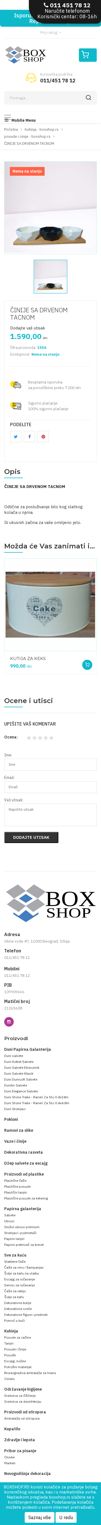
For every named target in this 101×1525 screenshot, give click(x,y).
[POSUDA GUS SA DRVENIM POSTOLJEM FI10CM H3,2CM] (39, 653)
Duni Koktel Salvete (18, 1061)
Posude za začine (17, 1337)
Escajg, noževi (15, 1361)
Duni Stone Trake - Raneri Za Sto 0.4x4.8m (36, 1103)
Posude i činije (15, 1349)
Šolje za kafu (14, 1297)
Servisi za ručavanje (19, 1285)
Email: (9, 777)
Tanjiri (8, 1343)
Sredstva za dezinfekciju (22, 1401)
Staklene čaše (15, 1261)
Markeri (9, 1463)
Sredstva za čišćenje (20, 1395)
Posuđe (10, 1355)
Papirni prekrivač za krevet (24, 1244)
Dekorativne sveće (18, 1309)
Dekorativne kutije (17, 1303)
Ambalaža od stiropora (22, 1418)
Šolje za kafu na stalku (21, 1273)
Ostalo (9, 1379)
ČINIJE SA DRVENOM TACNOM (39, 313)
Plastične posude (17, 1186)
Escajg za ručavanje (19, 1279)
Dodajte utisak (31, 837)
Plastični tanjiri (15, 1192)
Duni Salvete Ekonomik (21, 1067)
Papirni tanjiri (14, 1239)
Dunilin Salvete (15, 1085)
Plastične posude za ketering (26, 1198)
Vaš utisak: (13, 800)
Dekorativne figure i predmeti (26, 1314)
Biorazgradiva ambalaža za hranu (30, 1373)
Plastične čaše (15, 1180)
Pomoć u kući (14, 1320)
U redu (66, 1517)
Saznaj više (39, 1517)
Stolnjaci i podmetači (20, 1233)
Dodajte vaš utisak (27, 328)
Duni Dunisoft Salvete (20, 1079)
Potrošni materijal (17, 1367)
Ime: (8, 755)
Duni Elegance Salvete (21, 1091)
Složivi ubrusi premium (22, 1227)
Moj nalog (49, 32)
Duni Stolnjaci (15, 1109)
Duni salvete (13, 1056)
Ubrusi (9, 1221)
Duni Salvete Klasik (18, 1073)
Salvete (9, 1215)
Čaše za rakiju (15, 1291)
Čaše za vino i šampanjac (24, 1267)
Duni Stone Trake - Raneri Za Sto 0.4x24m (36, 1097)
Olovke (9, 1457)
